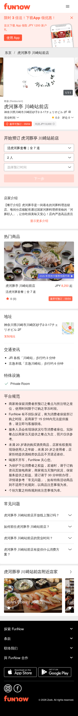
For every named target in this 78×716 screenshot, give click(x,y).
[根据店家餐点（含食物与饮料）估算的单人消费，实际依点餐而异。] (53, 124)
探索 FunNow (14, 628)
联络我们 (11, 647)
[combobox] (39, 158)
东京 (8, 52)
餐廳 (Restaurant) (13, 101)
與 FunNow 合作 (16, 657)
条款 (7, 638)
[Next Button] (71, 572)
